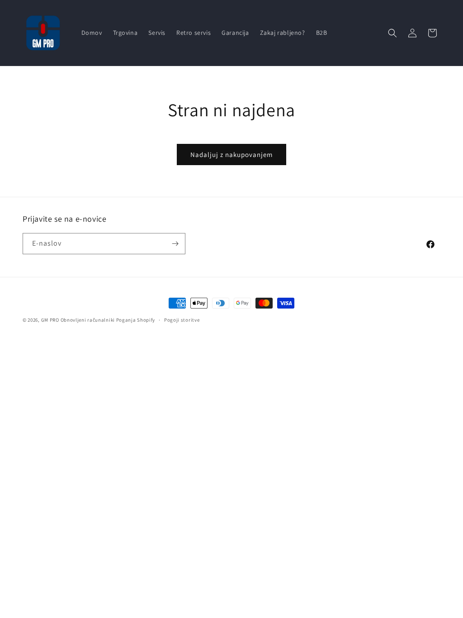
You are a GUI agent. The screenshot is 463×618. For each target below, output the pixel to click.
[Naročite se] (175, 243)
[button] (392, 33)
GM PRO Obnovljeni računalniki (78, 320)
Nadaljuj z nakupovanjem (231, 154)
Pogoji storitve (182, 320)
